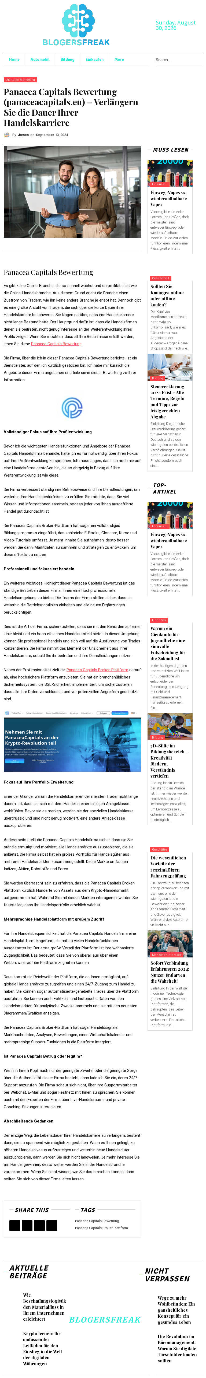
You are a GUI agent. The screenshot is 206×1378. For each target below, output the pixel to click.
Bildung (157, 378)
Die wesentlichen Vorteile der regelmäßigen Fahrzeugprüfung (168, 867)
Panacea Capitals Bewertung (97, 1221)
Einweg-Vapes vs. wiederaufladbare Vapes (168, 198)
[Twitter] (27, 1225)
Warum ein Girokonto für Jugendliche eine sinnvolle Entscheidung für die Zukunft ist (168, 643)
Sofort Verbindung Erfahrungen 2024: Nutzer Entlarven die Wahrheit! (169, 972)
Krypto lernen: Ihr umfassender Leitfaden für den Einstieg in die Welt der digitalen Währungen (42, 1348)
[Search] (200, 59)
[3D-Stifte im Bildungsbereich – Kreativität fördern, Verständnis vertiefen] (170, 726)
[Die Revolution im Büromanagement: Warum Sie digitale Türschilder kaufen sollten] (149, 1338)
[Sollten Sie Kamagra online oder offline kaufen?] (170, 267)
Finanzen (159, 620)
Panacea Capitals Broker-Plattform (101, 1228)
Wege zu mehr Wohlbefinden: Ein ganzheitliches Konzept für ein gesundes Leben (176, 1310)
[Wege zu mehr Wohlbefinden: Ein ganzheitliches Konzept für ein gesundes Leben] (149, 1299)
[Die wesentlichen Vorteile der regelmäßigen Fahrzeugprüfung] (170, 838)
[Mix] (51, 1225)
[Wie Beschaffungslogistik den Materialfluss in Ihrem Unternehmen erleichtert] (14, 1297)
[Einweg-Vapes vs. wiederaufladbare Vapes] (170, 173)
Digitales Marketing (20, 80)
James (23, 135)
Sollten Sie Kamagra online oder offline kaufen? (167, 295)
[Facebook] (14, 1225)
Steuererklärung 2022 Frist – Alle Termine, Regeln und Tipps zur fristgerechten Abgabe (167, 401)
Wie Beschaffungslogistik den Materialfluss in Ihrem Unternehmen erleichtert (44, 1307)
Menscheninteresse (167, 955)
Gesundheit (161, 278)
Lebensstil (160, 184)
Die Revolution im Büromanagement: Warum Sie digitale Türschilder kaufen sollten (177, 1348)
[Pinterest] (39, 1225)
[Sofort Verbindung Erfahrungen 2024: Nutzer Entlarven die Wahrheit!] (170, 943)
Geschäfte (159, 849)
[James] (8, 135)
